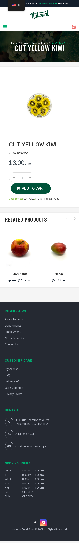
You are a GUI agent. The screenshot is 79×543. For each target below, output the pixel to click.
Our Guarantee (14, 387)
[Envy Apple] (19, 248)
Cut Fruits (28, 198)
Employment (13, 332)
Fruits (24, 43)
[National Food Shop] (39, 15)
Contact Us (12, 344)
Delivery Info (13, 381)
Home (14, 43)
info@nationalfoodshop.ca (31, 446)
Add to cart (33, 188)
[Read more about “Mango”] (59, 264)
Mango (59, 274)
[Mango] (59, 248)
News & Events (14, 338)
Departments (13, 325)
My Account (12, 369)
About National (14, 319)
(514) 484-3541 (24, 434)
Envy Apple (19, 274)
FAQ (7, 375)
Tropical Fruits (40, 43)
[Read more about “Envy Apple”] (20, 264)
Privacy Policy (13, 394)
